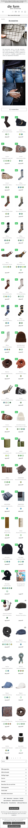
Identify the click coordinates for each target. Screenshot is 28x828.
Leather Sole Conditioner (21, 748)
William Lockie (7, 640)
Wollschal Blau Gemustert (20, 506)
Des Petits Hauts (21, 345)
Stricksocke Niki (21, 320)
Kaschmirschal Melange (20, 721)
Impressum (16, 798)
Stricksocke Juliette (7, 347)
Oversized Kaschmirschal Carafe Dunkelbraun (7, 373)
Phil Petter (7, 557)
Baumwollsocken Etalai (7, 211)
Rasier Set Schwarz (7, 615)
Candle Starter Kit (7, 453)
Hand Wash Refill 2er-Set (7, 479)
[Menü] (2, 11)
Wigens (21, 613)
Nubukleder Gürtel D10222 (7, 185)
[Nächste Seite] (18, 758)
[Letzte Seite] (20, 758)
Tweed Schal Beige (21, 559)
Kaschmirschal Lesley (7, 641)
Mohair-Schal (7, 532)
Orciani (21, 130)
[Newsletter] (15, 11)
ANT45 (20, 183)
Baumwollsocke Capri (21, 184)
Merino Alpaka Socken (7, 131)
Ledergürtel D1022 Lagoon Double (21, 400)
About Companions (7, 130)
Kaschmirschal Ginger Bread (21, 373)
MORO (7, 451)
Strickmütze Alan (21, 347)
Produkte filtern (15, 109)
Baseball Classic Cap (21, 694)
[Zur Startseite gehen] (14, 7)
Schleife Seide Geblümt (7, 668)
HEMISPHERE (21, 477)
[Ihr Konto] (22, 11)
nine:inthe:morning (20, 424)
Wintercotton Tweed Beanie (7, 559)
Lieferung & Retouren (22, 802)
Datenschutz (9, 798)
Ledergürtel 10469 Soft (7, 158)
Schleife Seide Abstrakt (7, 748)
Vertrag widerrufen (14, 808)
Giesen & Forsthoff (7, 613)
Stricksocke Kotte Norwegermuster (21, 294)
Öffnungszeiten (4, 802)
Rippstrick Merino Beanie (21, 426)
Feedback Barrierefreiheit (17, 800)
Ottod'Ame (7, 531)
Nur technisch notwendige (18, 823)
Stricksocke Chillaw (7, 237)
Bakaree (7, 371)
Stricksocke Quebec (7, 294)
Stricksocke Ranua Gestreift (7, 320)
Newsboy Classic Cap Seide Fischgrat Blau (21, 642)
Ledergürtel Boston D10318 (7, 426)
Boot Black (20, 746)
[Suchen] (12, 11)
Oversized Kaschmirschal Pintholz (21, 479)
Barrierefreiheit (7, 800)
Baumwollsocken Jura (21, 211)
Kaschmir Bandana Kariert (21, 668)
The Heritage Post (21, 584)
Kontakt (21, 798)
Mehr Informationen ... (19, 820)
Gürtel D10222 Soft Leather (20, 158)
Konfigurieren (7, 823)
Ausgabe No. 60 (20, 585)
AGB (5, 798)
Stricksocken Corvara (7, 264)
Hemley (7, 666)
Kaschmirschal (7, 585)
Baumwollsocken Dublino (7, 400)
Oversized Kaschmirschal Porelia (7, 506)
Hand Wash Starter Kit (21, 453)
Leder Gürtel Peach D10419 (21, 132)
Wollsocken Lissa (21, 264)
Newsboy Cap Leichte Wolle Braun (21, 615)
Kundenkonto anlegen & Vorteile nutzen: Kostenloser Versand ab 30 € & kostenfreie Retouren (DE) (14, 1)
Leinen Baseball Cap (7, 694)
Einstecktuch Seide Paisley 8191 (7, 721)
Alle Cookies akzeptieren (14, 826)
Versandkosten (12, 802)
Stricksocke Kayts (21, 237)
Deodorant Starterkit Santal (21, 532)
